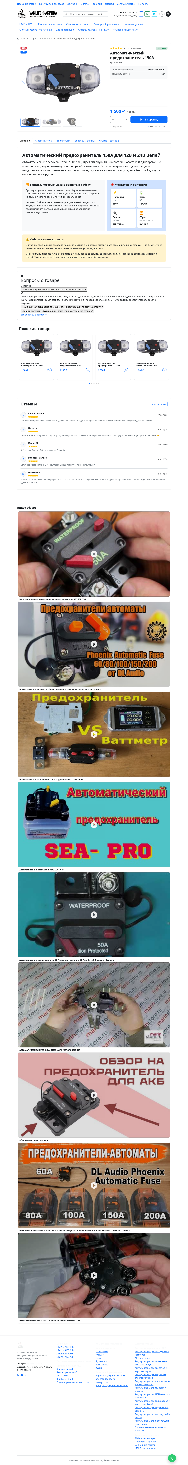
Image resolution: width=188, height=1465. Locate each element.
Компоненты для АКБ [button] (124, 29)
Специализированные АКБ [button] (92, 29)
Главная (23, 38)
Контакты (143, 3)
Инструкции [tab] (63, 140)
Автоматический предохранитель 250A (109, 364)
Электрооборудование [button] (106, 24)
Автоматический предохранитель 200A (32, 364)
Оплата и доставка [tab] (109, 140)
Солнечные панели (145, 1444)
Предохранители (41, 38)
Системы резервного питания (35, 29)
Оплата (85, 3)
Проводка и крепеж (145, 1441)
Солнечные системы (147, 1435)
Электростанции (65, 29)
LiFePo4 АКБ (63, 1343)
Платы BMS (62, 1375)
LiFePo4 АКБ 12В (64, 1347)
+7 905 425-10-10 (128, 12)
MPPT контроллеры (145, 1448)
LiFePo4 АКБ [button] (25, 24)
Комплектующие (105, 1348)
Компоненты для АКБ (68, 1365)
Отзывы (109, 3)
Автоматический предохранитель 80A (146, 364)
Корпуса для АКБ (65, 1369)
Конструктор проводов (51, 3)
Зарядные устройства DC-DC (111, 1375)
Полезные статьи (26, 3)
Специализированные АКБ (150, 1348)
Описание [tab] (25, 140)
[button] (100, 81)
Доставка (72, 3)
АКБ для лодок (142, 1358)
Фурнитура (101, 1361)
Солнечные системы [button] (77, 24)
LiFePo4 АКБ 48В (64, 1353)
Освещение (102, 1351)
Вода (98, 1358)
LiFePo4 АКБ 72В (64, 1356)
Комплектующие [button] (134, 24)
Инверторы (102, 1382)
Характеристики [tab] (43, 140)
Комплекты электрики (50, 24)
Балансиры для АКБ (66, 1372)
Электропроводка (105, 1378)
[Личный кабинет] (161, 14)
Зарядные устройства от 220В (112, 1385)
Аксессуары (102, 1364)
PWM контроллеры (145, 1438)
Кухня (99, 1367)
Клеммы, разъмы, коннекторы (72, 1382)
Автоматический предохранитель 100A (71, 364)
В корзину (151, 119)
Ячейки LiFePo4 (64, 1378)
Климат (100, 1354)
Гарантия (97, 3)
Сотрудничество (126, 3)
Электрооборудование (109, 1372)
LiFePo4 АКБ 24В (64, 1350)
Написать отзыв (158, 404)
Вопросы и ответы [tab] (85, 140)
